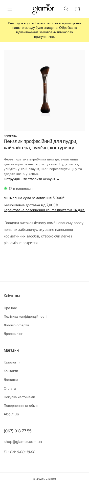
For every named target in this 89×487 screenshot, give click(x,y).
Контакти (11, 371)
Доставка (11, 379)
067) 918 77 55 (18, 430)
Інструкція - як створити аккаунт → (32, 179)
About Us (11, 414)
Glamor (51, 478)
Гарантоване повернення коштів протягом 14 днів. (44, 210)
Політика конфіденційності (25, 316)
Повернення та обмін (21, 405)
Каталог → (12, 362)
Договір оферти (16, 325)
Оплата (10, 388)
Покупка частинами (19, 397)
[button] (9, 8)
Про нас (10, 308)
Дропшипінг (13, 333)
